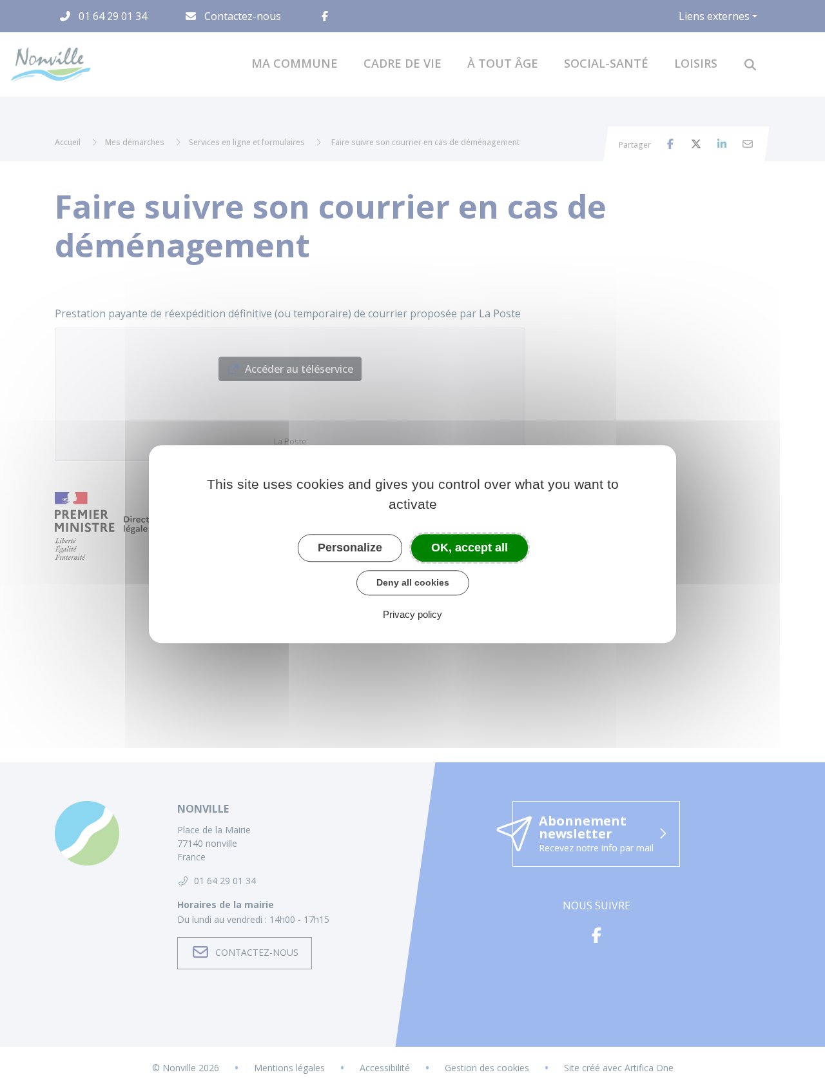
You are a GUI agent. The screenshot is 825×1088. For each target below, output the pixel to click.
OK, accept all (469, 547)
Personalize (350, 547)
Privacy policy (412, 614)
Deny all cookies (412, 582)
